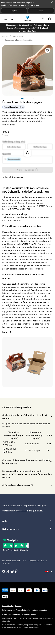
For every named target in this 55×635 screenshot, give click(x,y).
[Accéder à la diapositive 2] (26, 98)
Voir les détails (9, 124)
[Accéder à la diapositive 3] (29, 98)
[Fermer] (52, 2)
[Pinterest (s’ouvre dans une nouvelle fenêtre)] (16, 571)
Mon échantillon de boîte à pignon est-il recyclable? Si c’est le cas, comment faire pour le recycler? (26, 474)
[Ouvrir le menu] (5, 19)
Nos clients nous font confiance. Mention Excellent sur (24, 562)
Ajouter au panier (25, 169)
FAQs (4, 332)
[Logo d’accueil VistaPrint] (27, 19)
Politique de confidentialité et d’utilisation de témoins (24, 610)
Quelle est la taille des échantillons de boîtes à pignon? (24, 416)
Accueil (5, 36)
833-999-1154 (7, 606)
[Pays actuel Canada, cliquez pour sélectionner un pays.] (49, 571)
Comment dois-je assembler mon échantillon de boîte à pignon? (26, 461)
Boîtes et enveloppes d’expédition (19, 40)
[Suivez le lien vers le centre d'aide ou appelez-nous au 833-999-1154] (43, 19)
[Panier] (49, 19)
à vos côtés (21, 510)
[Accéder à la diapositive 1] (22, 98)
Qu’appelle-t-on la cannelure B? (17, 485)
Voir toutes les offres (27, 31)
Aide (4, 521)
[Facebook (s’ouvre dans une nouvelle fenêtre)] (3, 571)
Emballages (18, 36)
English (14, 11)
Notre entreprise (10, 529)
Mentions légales (29, 614)
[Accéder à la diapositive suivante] (51, 70)
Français (41, 11)
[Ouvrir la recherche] (12, 19)
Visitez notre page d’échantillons (18, 217)
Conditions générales (11, 614)
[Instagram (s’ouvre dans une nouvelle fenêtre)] (12, 571)
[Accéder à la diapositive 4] (33, 98)
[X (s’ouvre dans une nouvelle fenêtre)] (7, 571)
